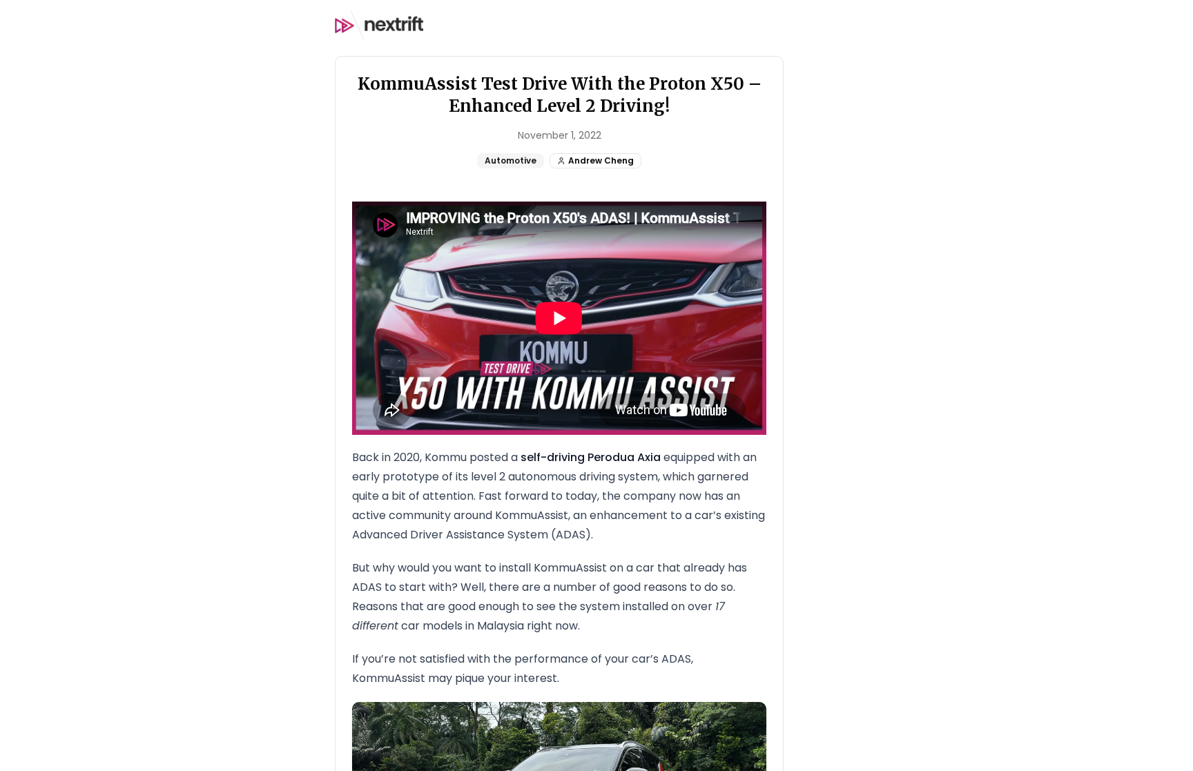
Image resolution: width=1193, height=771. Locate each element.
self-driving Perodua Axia (591, 457)
